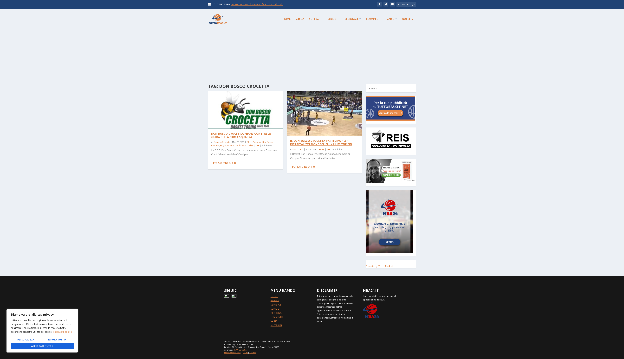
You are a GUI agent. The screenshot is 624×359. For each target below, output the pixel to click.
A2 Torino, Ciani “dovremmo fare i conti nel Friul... (257, 4)
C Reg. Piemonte (254, 142)
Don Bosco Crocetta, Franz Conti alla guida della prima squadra (241, 135)
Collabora (252, 353)
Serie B (332, 19)
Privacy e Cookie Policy (232, 353)
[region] (42, 330)
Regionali (351, 19)
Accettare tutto (42, 345)
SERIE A (275, 300)
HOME (274, 296)
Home (287, 19)
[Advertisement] (312, 53)
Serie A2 (314, 19)
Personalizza (25, 339)
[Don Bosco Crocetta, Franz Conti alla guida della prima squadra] (245, 110)
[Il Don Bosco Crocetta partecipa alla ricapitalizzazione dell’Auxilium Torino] (324, 113)
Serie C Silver (248, 145)
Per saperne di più (224, 163)
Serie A (299, 19)
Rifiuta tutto (57, 339)
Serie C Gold (235, 145)
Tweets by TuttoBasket (379, 266)
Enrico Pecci (297, 149)
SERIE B (275, 308)
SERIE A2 (276, 304)
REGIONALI (277, 312)
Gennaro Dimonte (222, 142)
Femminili (372, 19)
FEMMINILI (277, 317)
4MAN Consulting (240, 350)
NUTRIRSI (276, 325)
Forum (245, 353)
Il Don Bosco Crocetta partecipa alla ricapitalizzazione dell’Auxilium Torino (321, 142)
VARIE (274, 321)
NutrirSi (408, 19)
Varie (390, 19)
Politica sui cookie (62, 331)
